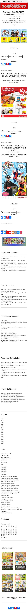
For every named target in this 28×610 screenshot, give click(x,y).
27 (11, 534)
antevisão (7, 131)
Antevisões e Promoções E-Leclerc (9, 490)
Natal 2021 (3, 473)
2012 (2, 443)
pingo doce (9, 402)
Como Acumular (5, 455)
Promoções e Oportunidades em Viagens (11, 507)
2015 (2, 438)
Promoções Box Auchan (6, 499)
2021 (2, 427)
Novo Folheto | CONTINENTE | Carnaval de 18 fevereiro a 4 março (14, 148)
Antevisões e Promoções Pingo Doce (10, 478)
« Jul (2, 537)
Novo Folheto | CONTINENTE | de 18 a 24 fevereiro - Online (14, 75)
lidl (9, 398)
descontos (9, 393)
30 (1, 535)
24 (4, 534)
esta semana (10, 394)
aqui (16, 48)
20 (11, 532)
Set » (5, 537)
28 (13, 534)
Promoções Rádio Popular (7, 497)
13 (11, 531)
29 (16, 534)
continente (14, 131)
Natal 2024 (3, 466)
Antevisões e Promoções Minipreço (9, 488)
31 (4, 535)
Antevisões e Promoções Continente (9, 480)
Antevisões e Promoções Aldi (8, 483)
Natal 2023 (3, 469)
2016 (2, 436)
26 (8, 534)
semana (18, 396)
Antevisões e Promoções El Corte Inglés (10, 492)
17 (4, 532)
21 (13, 532)
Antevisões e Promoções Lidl (8, 481)
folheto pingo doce (17, 399)
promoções (3, 393)
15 (16, 531)
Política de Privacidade (6, 513)
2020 (2, 429)
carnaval (11, 56)
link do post (4, 70)
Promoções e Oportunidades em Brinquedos (11, 509)
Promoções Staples (5, 504)
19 (8, 532)
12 (8, 531)
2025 (2, 420)
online (6, 56)
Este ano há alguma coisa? (7, 332)
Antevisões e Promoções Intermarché (10, 485)
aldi (6, 402)
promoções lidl (6, 399)
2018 (2, 432)
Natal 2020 (3, 474)
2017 (2, 434)
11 (6, 531)
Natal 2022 (3, 471)
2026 (2, 419)
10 (4, 531)
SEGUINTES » (20, 1)
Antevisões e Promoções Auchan (9, 486)
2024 (2, 422)
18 (6, 532)
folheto (19, 131)
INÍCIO (13, 1)
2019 (2, 431)
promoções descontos (10, 396)
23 (1, 534)
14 (13, 531)
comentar (10, 70)
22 (16, 532)
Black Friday (4, 462)
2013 (2, 441)
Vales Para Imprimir (5, 459)
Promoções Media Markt (7, 500)
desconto (3, 59)
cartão (20, 56)
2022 (2, 425)
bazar (11, 399)
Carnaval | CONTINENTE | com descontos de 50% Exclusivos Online (14, 14)
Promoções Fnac (5, 495)
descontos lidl (13, 398)
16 (1, 532)
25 (6, 534)
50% (16, 56)
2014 (2, 439)
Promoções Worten (5, 502)
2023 (2, 424)
